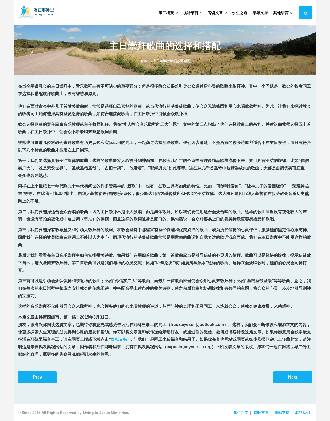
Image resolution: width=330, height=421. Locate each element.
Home (144, 61)
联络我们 (302, 412)
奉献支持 (119, 339)
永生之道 (241, 412)
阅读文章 (261, 412)
